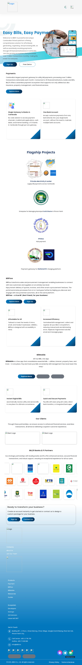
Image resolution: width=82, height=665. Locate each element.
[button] (43, 376)
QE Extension (12, 615)
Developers (12, 609)
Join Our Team (11, 554)
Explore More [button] (14, 91)
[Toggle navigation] (72, 6)
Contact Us (28, 519)
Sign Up (14, 519)
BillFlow (10, 587)
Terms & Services (68, 662)
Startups (11, 612)
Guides (10, 597)
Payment (11, 584)
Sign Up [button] (30, 301)
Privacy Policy (54, 662)
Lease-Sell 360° (13, 618)
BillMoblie (11, 590)
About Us (9, 550)
